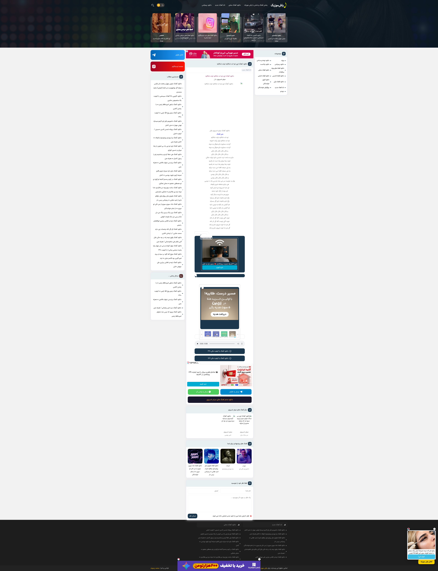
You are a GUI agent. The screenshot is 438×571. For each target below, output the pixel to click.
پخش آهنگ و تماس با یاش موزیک (255, 5)
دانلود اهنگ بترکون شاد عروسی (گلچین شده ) (183, 36)
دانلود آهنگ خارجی (263, 76)
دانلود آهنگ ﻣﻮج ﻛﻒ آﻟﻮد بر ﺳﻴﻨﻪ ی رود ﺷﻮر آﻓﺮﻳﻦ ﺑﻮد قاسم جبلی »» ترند (168, 256)
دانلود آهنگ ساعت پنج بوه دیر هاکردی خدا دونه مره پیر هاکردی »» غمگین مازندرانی (167, 190)
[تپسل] (187, 51)
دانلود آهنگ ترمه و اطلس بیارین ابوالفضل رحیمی (167, 223)
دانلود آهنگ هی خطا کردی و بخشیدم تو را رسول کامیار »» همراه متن (168, 156)
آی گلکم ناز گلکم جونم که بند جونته (206, 38)
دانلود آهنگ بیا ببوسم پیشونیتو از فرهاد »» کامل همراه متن (167, 140)
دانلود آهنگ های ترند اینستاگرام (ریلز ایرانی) (252, 36)
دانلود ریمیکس (207, 5)
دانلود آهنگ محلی (235, 5)
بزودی (282, 91)
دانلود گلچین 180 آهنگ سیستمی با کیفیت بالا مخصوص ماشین (167, 98)
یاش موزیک (263, 568)
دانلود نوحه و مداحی (263, 60)
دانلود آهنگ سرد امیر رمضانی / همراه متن (167, 308)
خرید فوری (219, 267)
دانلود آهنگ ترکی (279, 82)
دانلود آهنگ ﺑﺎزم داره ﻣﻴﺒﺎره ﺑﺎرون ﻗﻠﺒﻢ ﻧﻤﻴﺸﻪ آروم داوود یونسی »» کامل (169, 173)
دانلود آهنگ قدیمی (278, 76)
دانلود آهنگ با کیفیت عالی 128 (218, 358)
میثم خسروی (221, 79)
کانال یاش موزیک (426, 562)
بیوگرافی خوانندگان (263, 87)
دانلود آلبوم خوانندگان (266, 82)
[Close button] (434, 529)
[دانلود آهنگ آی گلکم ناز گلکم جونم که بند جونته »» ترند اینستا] (206, 23)
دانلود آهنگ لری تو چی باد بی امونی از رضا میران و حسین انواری (167, 148)
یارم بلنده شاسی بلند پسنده (160, 37)
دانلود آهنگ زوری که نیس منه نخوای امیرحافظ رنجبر (169, 314)
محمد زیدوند (155, 568)
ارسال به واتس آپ (202, 392)
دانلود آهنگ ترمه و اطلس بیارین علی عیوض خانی (169, 264)
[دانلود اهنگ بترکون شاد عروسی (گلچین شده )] (183, 23)
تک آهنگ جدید (220, 5)
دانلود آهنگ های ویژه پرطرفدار (277, 70)
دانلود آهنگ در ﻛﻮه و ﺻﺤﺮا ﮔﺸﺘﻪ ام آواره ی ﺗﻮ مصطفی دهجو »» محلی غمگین (167, 181)
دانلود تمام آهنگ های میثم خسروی (220, 399)
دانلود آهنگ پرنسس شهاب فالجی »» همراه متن (167, 165)
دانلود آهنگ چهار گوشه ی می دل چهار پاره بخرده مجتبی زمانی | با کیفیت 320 (167, 248)
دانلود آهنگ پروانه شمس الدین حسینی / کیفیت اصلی (167, 131)
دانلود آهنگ (230, 76)
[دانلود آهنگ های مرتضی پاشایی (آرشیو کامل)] (229, 23)
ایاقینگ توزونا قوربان (275, 37)
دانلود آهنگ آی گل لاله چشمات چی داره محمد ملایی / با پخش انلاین (168, 231)
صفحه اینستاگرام (177, 66)
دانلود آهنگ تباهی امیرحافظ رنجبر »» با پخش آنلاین (168, 106)
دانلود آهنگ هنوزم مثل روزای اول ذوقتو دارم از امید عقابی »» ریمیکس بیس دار (168, 198)
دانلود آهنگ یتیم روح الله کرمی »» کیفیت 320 (167, 115)
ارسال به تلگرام (234, 392)
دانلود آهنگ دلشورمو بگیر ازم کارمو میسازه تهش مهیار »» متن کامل (168, 123)
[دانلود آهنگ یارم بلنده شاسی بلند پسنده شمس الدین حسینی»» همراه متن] (160, 23)
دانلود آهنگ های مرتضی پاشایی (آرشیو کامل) (229, 36)
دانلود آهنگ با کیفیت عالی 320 (218, 351)
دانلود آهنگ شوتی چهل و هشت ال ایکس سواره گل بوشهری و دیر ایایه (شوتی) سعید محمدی (167, 88)
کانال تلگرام (179, 55)
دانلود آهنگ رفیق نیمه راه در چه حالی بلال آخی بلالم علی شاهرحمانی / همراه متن (168, 239)
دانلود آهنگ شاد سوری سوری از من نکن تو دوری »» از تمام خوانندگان (167, 206)
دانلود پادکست (264, 64)
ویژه (282, 60)
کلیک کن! (421, 557)
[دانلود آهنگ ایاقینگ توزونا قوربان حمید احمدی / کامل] (275, 23)
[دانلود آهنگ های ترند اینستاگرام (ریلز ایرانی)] (252, 23)
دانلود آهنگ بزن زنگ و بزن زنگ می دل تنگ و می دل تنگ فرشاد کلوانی (168, 214)
